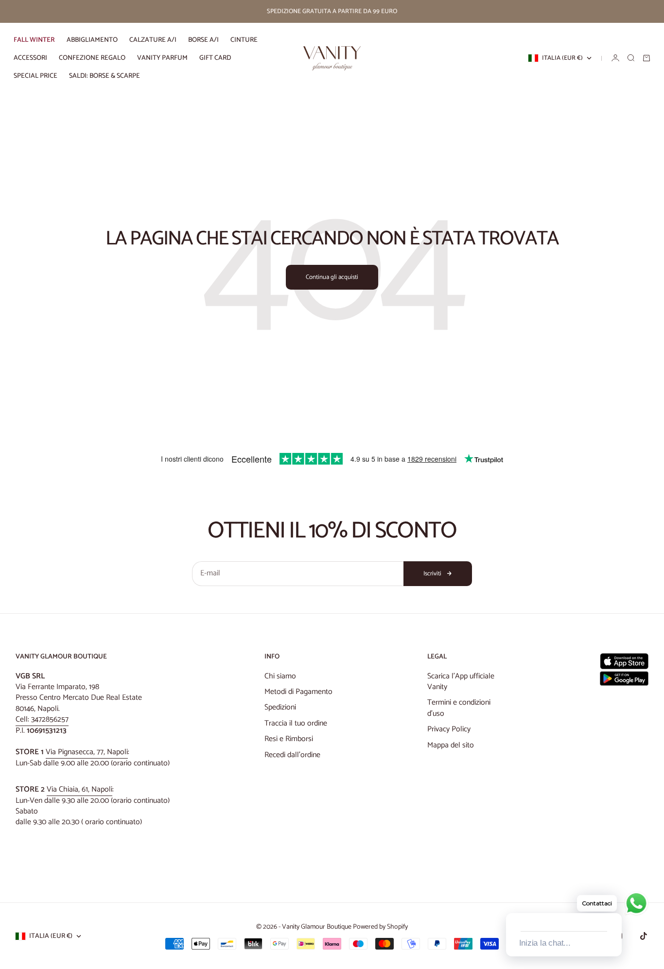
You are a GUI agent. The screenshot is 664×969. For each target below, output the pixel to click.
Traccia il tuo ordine (295, 723)
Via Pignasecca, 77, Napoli (87, 752)
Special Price (35, 76)
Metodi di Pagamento (298, 691)
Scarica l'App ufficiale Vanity (460, 681)
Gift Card (215, 58)
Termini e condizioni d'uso (458, 708)
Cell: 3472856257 (42, 719)
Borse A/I (203, 40)
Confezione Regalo (92, 58)
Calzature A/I (152, 40)
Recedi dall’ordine (292, 754)
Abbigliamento (92, 40)
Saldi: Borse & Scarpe (104, 76)
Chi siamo (280, 676)
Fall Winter (34, 40)
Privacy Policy (449, 729)
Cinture (244, 40)
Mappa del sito (450, 745)
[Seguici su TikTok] (643, 936)
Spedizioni (280, 707)
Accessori (30, 58)
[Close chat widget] (613, 902)
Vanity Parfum (162, 58)
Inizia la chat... (545, 943)
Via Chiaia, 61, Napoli (79, 789)
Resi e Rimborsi (288, 738)
